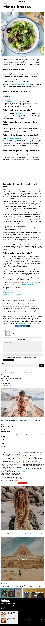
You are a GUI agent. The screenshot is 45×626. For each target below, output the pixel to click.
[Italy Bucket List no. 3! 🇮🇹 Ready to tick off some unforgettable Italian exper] (11, 476)
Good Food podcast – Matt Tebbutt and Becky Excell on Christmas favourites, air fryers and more (22, 435)
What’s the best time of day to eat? (12, 294)
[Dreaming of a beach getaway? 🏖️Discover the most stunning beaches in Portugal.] (33, 454)
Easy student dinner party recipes (11, 613)
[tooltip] (16, 326)
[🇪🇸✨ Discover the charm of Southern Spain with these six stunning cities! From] (11, 458)
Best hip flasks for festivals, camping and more (11, 380)
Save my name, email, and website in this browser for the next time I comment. (21, 357)
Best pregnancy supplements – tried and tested (11, 378)
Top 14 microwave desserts (11, 619)
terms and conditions (24, 323)
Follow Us (22, 483)
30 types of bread (4, 370)
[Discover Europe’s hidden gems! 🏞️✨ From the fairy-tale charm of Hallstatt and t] (11, 468)
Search (2, 363)
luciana (16, 10)
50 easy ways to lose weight (10, 296)
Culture (5, 3)
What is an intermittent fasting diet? (12, 291)
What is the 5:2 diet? (8, 292)
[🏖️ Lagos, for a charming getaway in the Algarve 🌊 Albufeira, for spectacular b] (33, 464)
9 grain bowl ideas (5, 376)
